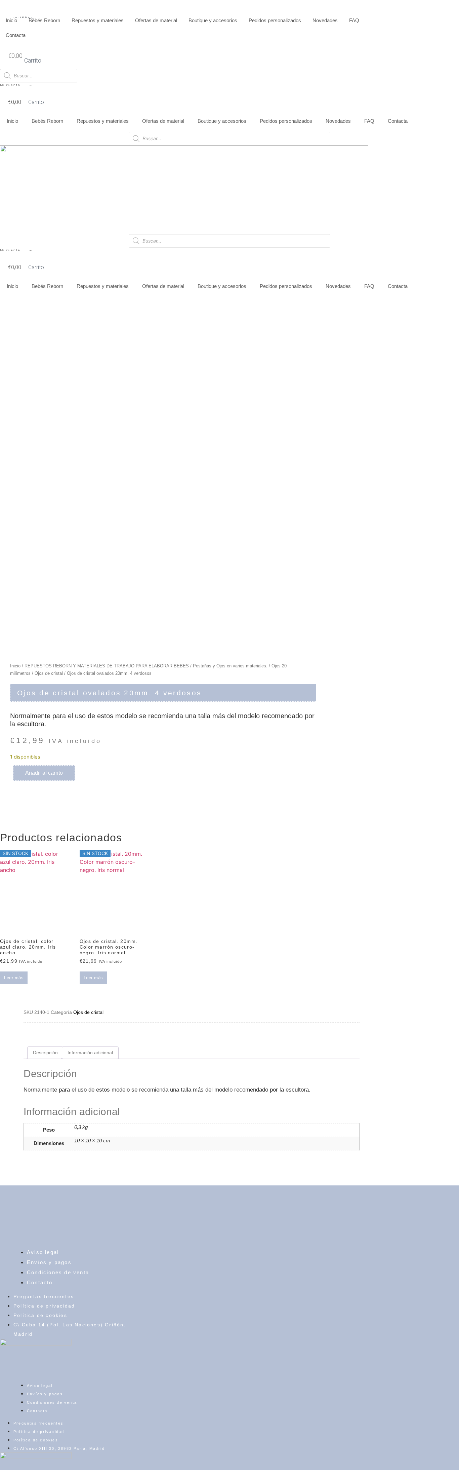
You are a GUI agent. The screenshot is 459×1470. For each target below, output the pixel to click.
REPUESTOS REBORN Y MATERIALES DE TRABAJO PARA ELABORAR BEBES (107, 665)
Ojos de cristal (49, 673)
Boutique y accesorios (213, 20)
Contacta (16, 35)
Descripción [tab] (45, 1052)
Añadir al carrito (44, 773)
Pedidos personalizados (275, 20)
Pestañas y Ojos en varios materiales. (230, 665)
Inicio (11, 20)
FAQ (354, 20)
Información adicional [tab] (90, 1052)
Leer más (14, 977)
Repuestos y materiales (98, 20)
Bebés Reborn (44, 20)
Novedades (325, 20)
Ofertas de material (156, 20)
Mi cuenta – (16, 85)
